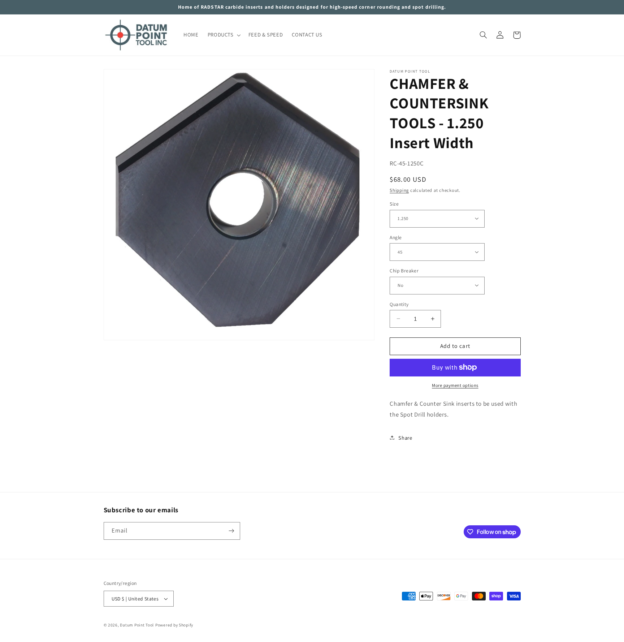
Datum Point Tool (137, 625)
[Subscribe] (231, 531)
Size (394, 203)
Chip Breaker (404, 270)
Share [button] (405, 437)
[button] (223, 35)
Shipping (399, 190)
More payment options (455, 385)
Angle (396, 237)
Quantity (399, 304)
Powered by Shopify (174, 625)
